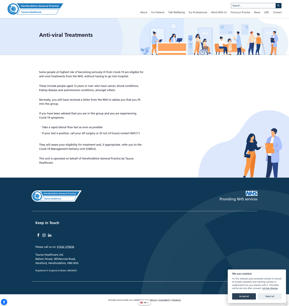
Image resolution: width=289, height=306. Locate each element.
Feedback (176, 300)
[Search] (278, 5)
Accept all (244, 296)
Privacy (153, 300)
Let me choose (270, 288)
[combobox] (253, 5)
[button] (144, 302)
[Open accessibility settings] (4, 302)
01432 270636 (65, 247)
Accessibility (165, 300)
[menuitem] (143, 12)
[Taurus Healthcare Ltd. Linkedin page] (50, 235)
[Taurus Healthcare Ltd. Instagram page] (44, 235)
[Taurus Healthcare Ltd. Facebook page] (38, 235)
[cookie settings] (286, 303)
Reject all (269, 296)
